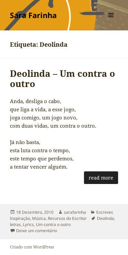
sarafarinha (75, 212)
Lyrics (28, 224)
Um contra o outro (53, 224)
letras (15, 224)
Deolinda (105, 218)
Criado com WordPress (32, 247)
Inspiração (20, 218)
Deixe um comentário (36, 230)
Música (39, 218)
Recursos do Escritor (67, 218)
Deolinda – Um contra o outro (62, 78)
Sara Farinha (33, 15)
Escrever (104, 212)
